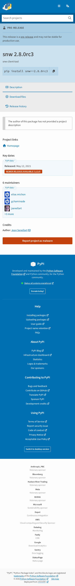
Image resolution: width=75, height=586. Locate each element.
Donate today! (37, 291)
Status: (37, 283)
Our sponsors (37, 368)
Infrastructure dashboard (36, 355)
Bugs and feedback (37, 386)
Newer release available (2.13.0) (23, 171)
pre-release (27, 37)
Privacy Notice (36, 434)
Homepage (13, 146)
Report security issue (37, 426)
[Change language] (67, 6)
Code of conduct (36, 430)
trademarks (19, 576)
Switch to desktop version (37, 449)
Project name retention (36, 328)
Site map (55, 578)
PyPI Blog (36, 350)
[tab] (37, 87)
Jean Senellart (19, 230)
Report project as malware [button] (37, 241)
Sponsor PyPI (37, 399)
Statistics (37, 359)
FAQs (37, 332)
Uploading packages (36, 319)
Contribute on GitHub (36, 390)
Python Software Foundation (43, 576)
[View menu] (59, 6)
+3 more (9, 214)
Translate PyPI (36, 394)
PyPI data (9, 160)
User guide (36, 324)
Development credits (36, 403)
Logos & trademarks (37, 363)
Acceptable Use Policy (36, 439)
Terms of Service (36, 421)
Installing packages (36, 315)
